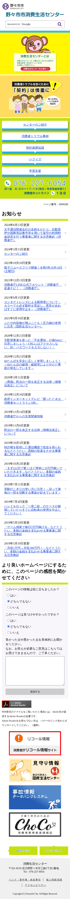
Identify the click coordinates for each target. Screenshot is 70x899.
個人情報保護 (54, 879)
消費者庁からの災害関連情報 (23, 416)
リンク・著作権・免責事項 (25, 879)
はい (13, 595)
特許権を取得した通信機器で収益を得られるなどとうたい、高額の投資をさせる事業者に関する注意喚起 (32, 451)
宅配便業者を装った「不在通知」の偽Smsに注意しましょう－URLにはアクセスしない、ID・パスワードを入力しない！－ (33, 343)
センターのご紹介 (16, 253)
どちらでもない (20, 601)
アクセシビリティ (35, 885)
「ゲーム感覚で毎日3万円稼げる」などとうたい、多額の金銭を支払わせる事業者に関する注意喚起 (33, 530)
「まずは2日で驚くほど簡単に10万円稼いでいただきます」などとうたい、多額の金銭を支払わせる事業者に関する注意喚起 (33, 472)
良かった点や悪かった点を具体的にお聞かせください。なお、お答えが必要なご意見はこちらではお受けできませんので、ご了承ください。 (34, 646)
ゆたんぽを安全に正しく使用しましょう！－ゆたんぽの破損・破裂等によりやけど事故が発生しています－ (32, 364)
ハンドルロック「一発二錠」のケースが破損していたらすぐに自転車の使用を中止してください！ (32, 510)
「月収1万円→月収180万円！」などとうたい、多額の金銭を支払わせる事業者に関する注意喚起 (32, 551)
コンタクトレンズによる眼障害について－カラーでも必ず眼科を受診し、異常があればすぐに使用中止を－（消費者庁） (32, 305)
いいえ (14, 607)
